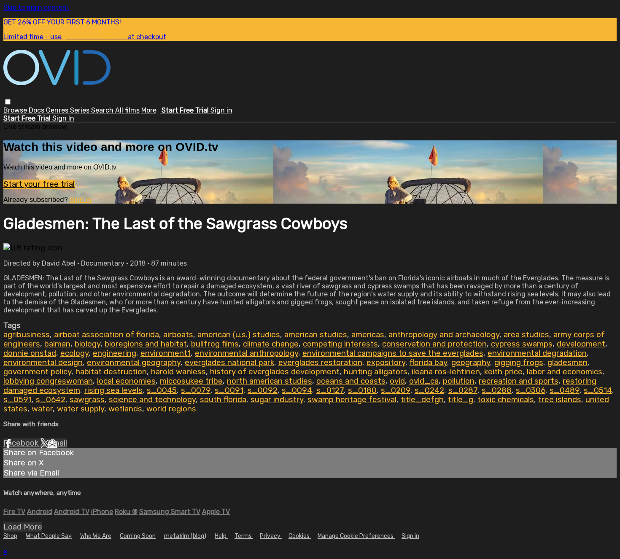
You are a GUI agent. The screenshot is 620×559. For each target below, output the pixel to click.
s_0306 (530, 390)
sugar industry (277, 399)
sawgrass (87, 399)
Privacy (271, 536)
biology (87, 344)
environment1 (165, 353)
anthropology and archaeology (443, 334)
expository (386, 362)
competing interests (340, 344)
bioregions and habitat (146, 344)
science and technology (152, 399)
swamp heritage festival (351, 399)
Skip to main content (36, 7)
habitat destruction (111, 371)
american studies (315, 334)
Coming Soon (138, 536)
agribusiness (26, 334)
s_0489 (565, 390)
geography (470, 362)
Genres (58, 110)
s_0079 (195, 390)
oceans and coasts (350, 381)
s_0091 (229, 390)
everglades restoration (320, 362)
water (42, 409)
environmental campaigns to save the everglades (392, 353)
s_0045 (162, 390)
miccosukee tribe (191, 381)
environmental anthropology (246, 353)
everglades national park (229, 362)
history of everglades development (275, 371)
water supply (80, 409)
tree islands (559, 399)
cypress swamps (522, 344)
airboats (178, 334)
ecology (74, 353)
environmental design (43, 362)
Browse (16, 110)
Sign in (221, 110)
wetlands (125, 409)
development (581, 344)
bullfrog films (215, 344)
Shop (10, 536)
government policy (37, 371)
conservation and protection (434, 344)
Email (57, 443)
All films (127, 110)
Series (80, 110)
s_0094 (297, 390)
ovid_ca (424, 381)
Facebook (21, 443)
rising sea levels (113, 390)
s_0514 (598, 390)
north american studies (269, 381)
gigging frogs (518, 362)
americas (367, 334)
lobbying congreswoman (48, 381)
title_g (460, 399)
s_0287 (462, 390)
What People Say (49, 536)
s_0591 (17, 399)
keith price (503, 371)
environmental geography (134, 362)
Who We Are (95, 536)
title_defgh (422, 399)
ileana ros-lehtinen (446, 371)
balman (57, 344)
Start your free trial (39, 184)
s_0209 (395, 390)
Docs (37, 110)
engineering (114, 353)
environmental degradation (537, 353)
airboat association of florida (106, 334)
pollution (458, 381)
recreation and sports (518, 381)
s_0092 (263, 390)
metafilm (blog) (185, 536)
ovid (397, 381)
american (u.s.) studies (238, 334)
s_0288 (497, 390)
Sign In (63, 118)
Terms (244, 536)
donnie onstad (29, 353)
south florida (223, 399)
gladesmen (567, 362)
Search (103, 110)
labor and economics (564, 371)
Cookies (299, 536)
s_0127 (330, 390)
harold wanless (178, 371)
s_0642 (50, 399)
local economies (126, 381)
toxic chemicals (505, 399)
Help (221, 536)
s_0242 (429, 390)
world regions (171, 409)
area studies (526, 334)
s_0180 (362, 390)
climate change (271, 344)
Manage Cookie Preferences (356, 536)
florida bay (428, 362)
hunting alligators (375, 371)
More (148, 110)
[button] (8, 102)
